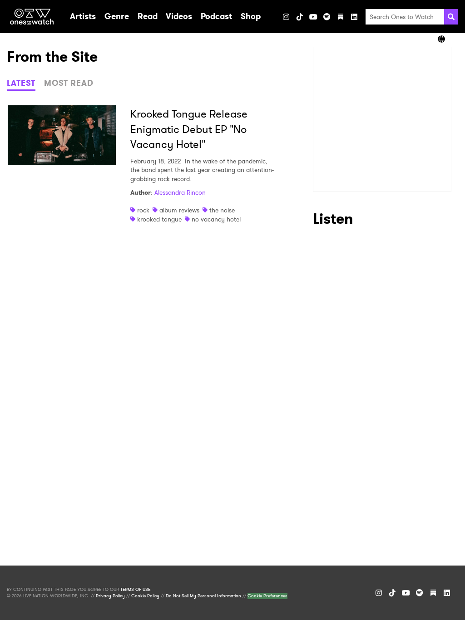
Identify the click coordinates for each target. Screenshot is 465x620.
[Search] (451, 17)
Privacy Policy (110, 596)
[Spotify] (327, 17)
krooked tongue (159, 219)
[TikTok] (300, 17)
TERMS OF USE (135, 589)
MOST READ (69, 83)
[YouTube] (313, 17)
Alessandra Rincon (180, 192)
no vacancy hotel (216, 219)
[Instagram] (286, 17)
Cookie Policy (145, 596)
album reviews (179, 210)
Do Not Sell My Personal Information (203, 596)
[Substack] (340, 17)
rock (143, 210)
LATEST (21, 83)
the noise (222, 210)
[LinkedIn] (354, 17)
